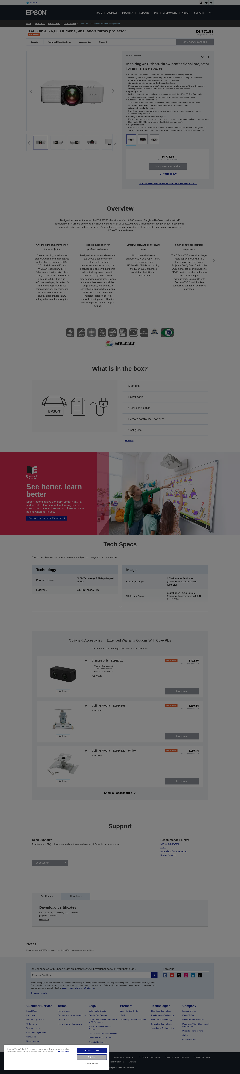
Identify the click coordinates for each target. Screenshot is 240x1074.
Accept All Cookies (92, 1050)
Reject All (91, 1057)
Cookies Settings (92, 1063)
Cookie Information (62, 1051)
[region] (56, 1057)
